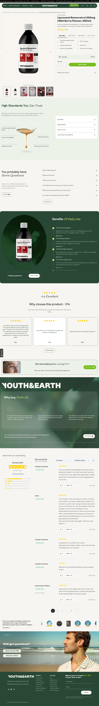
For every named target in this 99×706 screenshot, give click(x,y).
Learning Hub (39, 684)
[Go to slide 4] (27, 85)
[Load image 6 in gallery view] (49, 91)
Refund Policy (53, 682)
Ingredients (62, 124)
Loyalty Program (40, 682)
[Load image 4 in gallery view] (32, 91)
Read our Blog (34, 275)
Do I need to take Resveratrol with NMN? (56, 195)
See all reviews (49, 350)
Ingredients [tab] (81, 35)
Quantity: (59, 61)
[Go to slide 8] (32, 85)
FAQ (51, 678)
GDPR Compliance (54, 688)
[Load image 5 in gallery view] (41, 91)
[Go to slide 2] (25, 85)
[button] (5, 5)
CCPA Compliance (54, 690)
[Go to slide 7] (31, 85)
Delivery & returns (63, 72)
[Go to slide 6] (30, 85)
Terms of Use (53, 686)
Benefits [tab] (62, 35)
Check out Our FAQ (12, 651)
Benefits (60, 119)
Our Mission (39, 680)
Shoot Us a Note (12, 655)
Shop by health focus (8, 12)
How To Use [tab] (91, 35)
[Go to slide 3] (26, 85)
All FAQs (5, 194)
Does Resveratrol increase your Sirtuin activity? (58, 185)
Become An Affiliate (41, 688)
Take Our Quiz (39, 678)
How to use (61, 130)
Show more (47, 201)
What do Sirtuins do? (49, 180)
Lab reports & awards (65, 135)
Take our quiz (74, 5)
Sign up (86, 692)
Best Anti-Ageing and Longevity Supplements (26, 12)
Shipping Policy (54, 680)
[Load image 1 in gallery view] (6, 91)
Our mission (88, 436)
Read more (59, 236)
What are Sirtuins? (49, 175)
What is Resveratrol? (49, 170)
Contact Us (39, 686)
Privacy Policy (53, 684)
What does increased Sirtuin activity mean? (57, 190)
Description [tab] (72, 35)
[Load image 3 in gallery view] (24, 91)
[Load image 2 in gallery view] (15, 91)
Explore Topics (39, 690)
